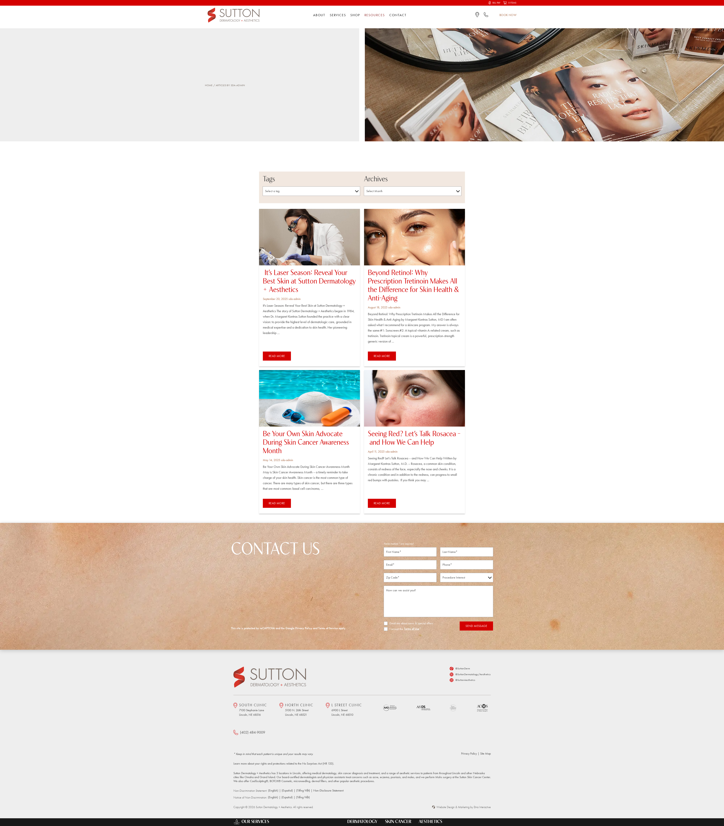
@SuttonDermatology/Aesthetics (473, 674)
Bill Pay (496, 2)
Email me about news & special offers (411, 623)
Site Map (485, 754)
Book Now (507, 15)
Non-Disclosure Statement (328, 790)
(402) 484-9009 (252, 732)
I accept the (393, 629)
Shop (355, 15)
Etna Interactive (482, 807)
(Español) (287, 790)
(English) (273, 790)
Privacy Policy (303, 628)
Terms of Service (328, 628)
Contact (397, 15)
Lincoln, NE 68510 (346, 710)
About (319, 15)
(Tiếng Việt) (303, 790)
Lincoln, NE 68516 (253, 710)
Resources (374, 15)
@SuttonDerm (462, 668)
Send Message (476, 626)
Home (208, 85)
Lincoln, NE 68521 (299, 710)
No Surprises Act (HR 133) (317, 763)
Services (338, 15)
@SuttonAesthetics (465, 680)
